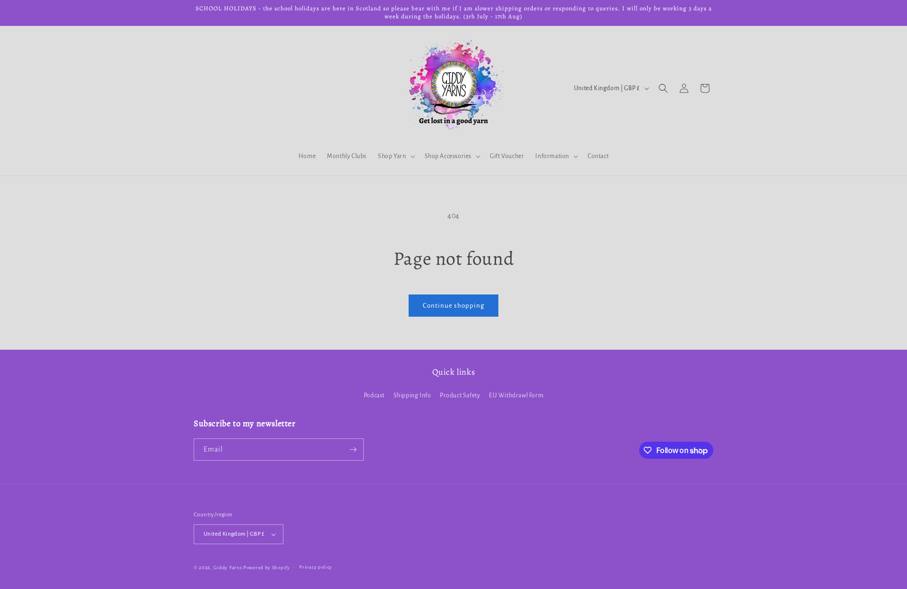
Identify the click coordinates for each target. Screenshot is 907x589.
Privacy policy (315, 567)
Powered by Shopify (266, 567)
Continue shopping (453, 305)
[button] (395, 156)
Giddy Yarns (228, 567)
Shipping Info (412, 395)
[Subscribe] (352, 449)
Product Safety (460, 395)
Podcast (374, 395)
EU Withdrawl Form (516, 395)
